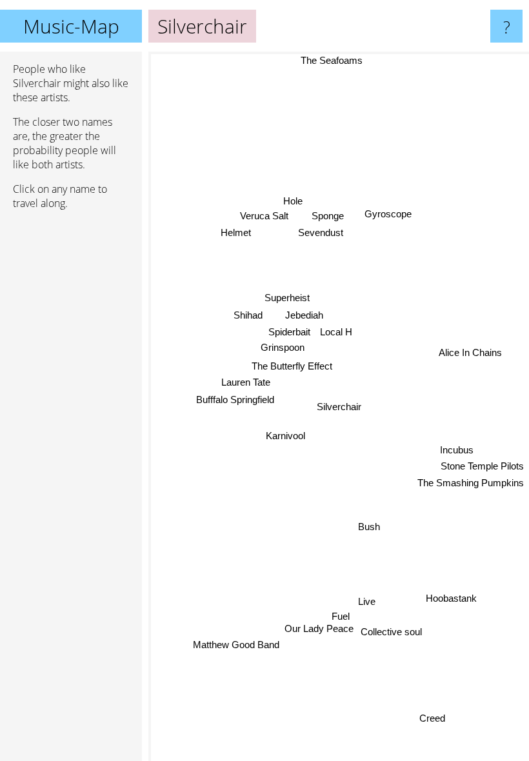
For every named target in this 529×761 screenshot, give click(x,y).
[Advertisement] (70, 417)
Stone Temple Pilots (482, 463)
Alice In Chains (470, 351)
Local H (335, 333)
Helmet (236, 229)
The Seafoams (330, 60)
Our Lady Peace (319, 636)
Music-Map (71, 26)
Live (368, 602)
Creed (435, 714)
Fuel (340, 619)
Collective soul (393, 637)
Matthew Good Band (232, 624)
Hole (296, 198)
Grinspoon (282, 348)
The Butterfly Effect (292, 366)
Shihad (247, 316)
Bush (370, 526)
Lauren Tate (245, 382)
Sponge (329, 218)
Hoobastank (451, 600)
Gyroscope (388, 215)
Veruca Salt (265, 213)
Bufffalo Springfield (234, 400)
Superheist (286, 298)
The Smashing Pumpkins (470, 480)
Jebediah (303, 316)
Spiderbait (288, 333)
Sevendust (318, 235)
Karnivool (285, 437)
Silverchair (339, 406)
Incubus (456, 447)
